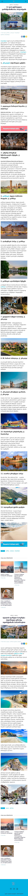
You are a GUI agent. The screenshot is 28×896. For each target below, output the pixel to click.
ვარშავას (6, 196)
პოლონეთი (16, 4)
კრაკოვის (6, 63)
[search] (25, 1)
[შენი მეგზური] (14, 883)
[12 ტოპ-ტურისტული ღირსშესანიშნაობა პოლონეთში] (14, 20)
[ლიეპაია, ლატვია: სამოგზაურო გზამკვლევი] (7, 567)
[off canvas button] (2, 1)
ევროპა (11, 4)
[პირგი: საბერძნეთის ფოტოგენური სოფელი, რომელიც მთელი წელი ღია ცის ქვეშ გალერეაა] (7, 593)
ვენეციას (16, 653)
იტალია (16, 615)
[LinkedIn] (17, 889)
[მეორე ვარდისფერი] (14, 128)
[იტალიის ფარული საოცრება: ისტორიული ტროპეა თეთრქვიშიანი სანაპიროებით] (14, 631)
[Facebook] (11, 889)
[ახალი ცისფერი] (14, 544)
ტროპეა (12, 641)
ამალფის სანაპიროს (6, 655)
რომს (20, 653)
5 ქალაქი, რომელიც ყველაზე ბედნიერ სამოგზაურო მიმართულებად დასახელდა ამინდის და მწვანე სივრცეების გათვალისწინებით (19, 578)
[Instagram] (14, 889)
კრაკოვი (12, 32)
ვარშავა (8, 32)
